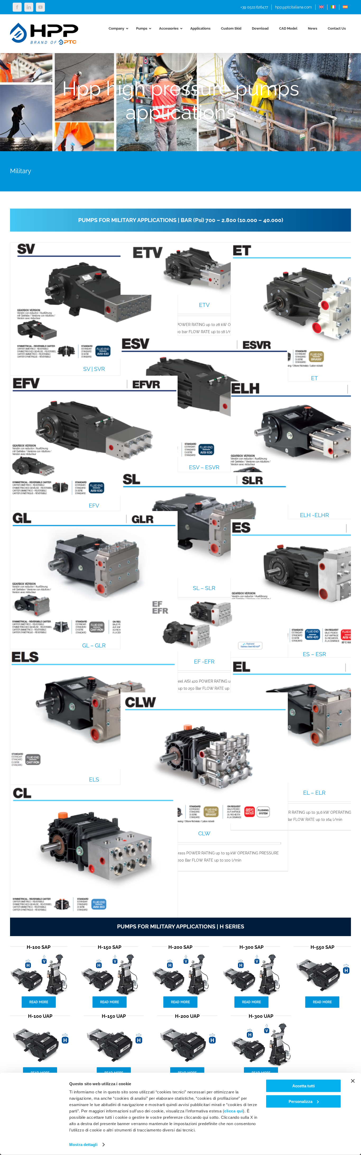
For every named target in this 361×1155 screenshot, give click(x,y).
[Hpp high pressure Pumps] (38, 955)
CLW (204, 833)
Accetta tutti (303, 1086)
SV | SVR (94, 369)
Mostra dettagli (83, 1144)
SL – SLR (204, 588)
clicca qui (233, 1111)
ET (314, 378)
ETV (204, 305)
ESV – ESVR (204, 467)
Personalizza (300, 1101)
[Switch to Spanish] (345, 7)
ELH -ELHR (314, 515)
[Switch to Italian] (333, 7)
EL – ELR (314, 792)
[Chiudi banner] (353, 1081)
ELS (94, 779)
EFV (94, 505)
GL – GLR (94, 645)
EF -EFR (204, 661)
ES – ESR (314, 654)
